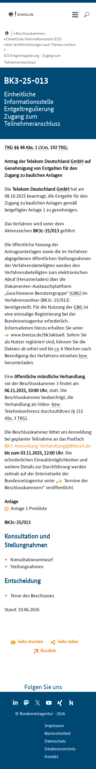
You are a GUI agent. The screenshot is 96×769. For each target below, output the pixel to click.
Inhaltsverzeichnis (60, 748)
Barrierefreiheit (58, 733)
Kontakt (51, 756)
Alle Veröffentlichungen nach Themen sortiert (41, 44)
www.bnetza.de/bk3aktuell (38, 334)
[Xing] (60, 704)
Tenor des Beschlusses (32, 595)
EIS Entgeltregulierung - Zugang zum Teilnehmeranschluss (32, 59)
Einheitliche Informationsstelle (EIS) (33, 38)
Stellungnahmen (26, 566)
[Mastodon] (26, 704)
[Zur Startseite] (21, 14)
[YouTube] (49, 704)
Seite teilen (68, 641)
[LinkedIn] (15, 704)
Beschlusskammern (30, 33)
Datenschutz (55, 741)
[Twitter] (37, 704)
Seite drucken (30, 641)
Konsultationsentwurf (31, 559)
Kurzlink (48, 650)
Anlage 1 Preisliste (29, 508)
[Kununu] (71, 704)
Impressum (54, 725)
